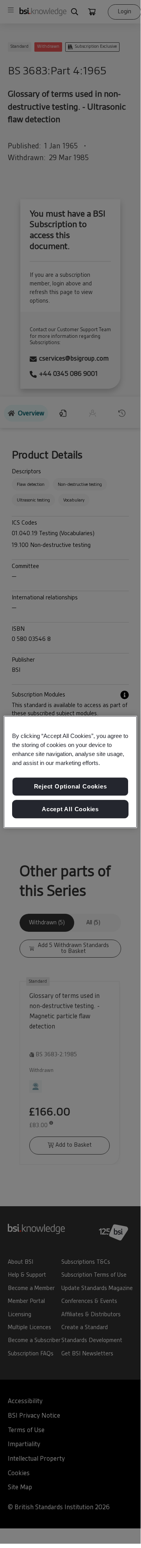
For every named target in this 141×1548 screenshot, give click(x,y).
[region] (70, 772)
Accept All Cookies (70, 809)
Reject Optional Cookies (70, 786)
